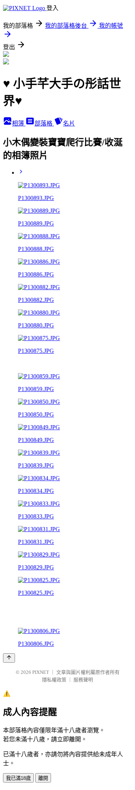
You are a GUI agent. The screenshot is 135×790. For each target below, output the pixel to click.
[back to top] (9, 658)
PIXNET (40, 672)
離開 (43, 778)
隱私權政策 (54, 679)
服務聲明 (83, 679)
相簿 (19, 123)
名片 (69, 123)
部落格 (44, 123)
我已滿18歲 (18, 778)
